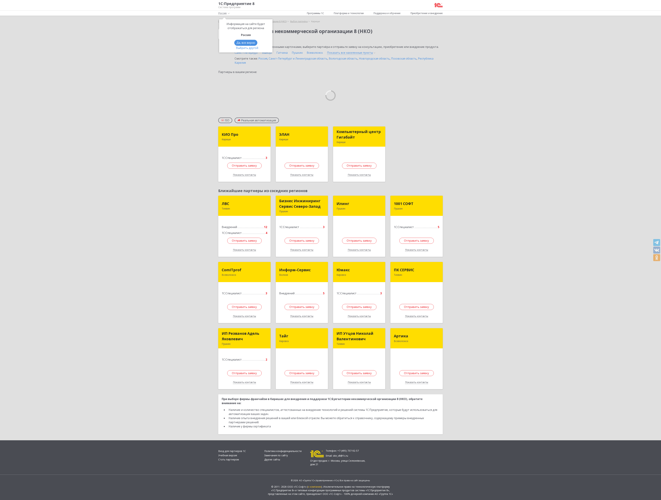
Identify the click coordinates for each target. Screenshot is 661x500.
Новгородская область (374, 58)
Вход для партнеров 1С (232, 451)
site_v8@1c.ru (340, 455)
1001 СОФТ (403, 203)
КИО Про (230, 134)
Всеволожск (315, 53)
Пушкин (297, 53)
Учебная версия (227, 455)
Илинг (343, 203)
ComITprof (231, 269)
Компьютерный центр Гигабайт (359, 134)
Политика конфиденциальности (283, 451)
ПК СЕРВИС (404, 269)
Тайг (283, 336)
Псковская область (404, 58)
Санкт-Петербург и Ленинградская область (298, 58)
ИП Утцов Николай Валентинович (355, 336)
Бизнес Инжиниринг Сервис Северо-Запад (300, 203)
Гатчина (282, 53)
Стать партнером (228, 459)
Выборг (267, 53)
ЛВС (225, 203)
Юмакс (343, 269)
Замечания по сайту (276, 455)
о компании (314, 486)
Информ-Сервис (295, 269)
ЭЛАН (284, 134)
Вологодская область (343, 58)
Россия (262, 58)
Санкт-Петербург (246, 53)
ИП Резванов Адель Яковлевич (240, 336)
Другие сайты (272, 459)
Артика (401, 336)
